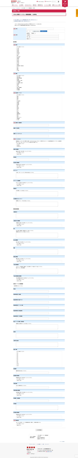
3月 (17, 355)
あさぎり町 (18, 56)
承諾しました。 (19, 425)
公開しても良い (19, 154)
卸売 (17, 109)
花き (17, 99)
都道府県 (28, 33)
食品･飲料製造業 (19, 78)
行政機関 (18, 89)
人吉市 (18, 54)
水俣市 (18, 50)
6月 (17, 358)
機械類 (18, 112)
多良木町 (18, 57)
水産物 (18, 103)
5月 (17, 357)
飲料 (17, 106)
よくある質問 (38, 444)
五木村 (18, 62)
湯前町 (18, 58)
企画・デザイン (19, 117)
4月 (17, 356)
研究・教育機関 (19, 87)
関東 (17, 69)
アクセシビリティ (48, 1)
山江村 (18, 63)
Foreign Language (41, 1)
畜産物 (18, 102)
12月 (17, 365)
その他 (18, 70)
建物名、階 (28, 38)
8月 (17, 361)
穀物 (17, 96)
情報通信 (18, 118)
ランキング (18, 8)
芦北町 (18, 51)
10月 (17, 363)
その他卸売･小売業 (19, 82)
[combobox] (55, 1)
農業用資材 (18, 113)
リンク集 (42, 444)
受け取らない (19, 146)
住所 (16, 34)
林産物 (18, 104)
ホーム (14, 8)
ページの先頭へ (62, 441)
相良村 (18, 61)
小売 (17, 110)
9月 (17, 362)
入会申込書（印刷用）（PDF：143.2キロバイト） (22, 21)
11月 (17, 364)
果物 (17, 98)
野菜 (17, 97)
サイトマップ (47, 444)
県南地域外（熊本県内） (20, 65)
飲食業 (18, 79)
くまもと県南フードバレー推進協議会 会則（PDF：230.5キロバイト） (25, 19)
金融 (17, 85)
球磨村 (18, 64)
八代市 (18, 48)
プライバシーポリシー (32, 444)
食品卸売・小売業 (19, 80)
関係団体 (18, 88)
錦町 (17, 55)
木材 (17, 111)
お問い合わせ (49, 451)
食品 (17, 105)
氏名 (16, 28)
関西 (17, 68)
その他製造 (18, 81)
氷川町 (18, 49)
